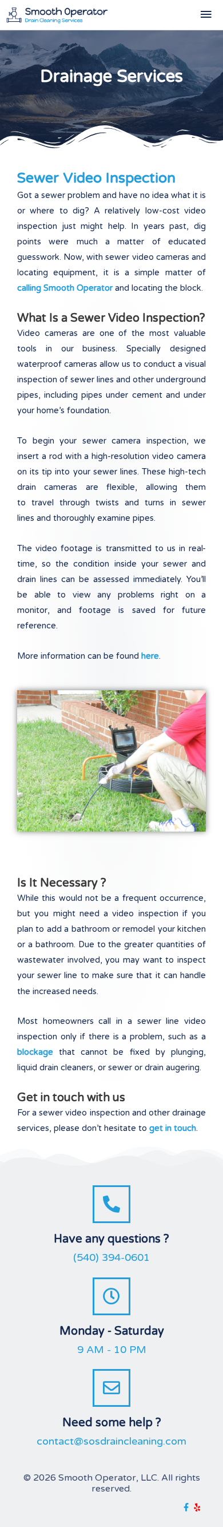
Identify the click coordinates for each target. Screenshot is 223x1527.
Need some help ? (111, 1423)
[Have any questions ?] (111, 1204)
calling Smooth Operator (65, 288)
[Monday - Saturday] (111, 1296)
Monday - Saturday (111, 1331)
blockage (35, 1052)
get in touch (172, 1128)
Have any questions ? (111, 1239)
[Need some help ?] (111, 1388)
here (150, 656)
